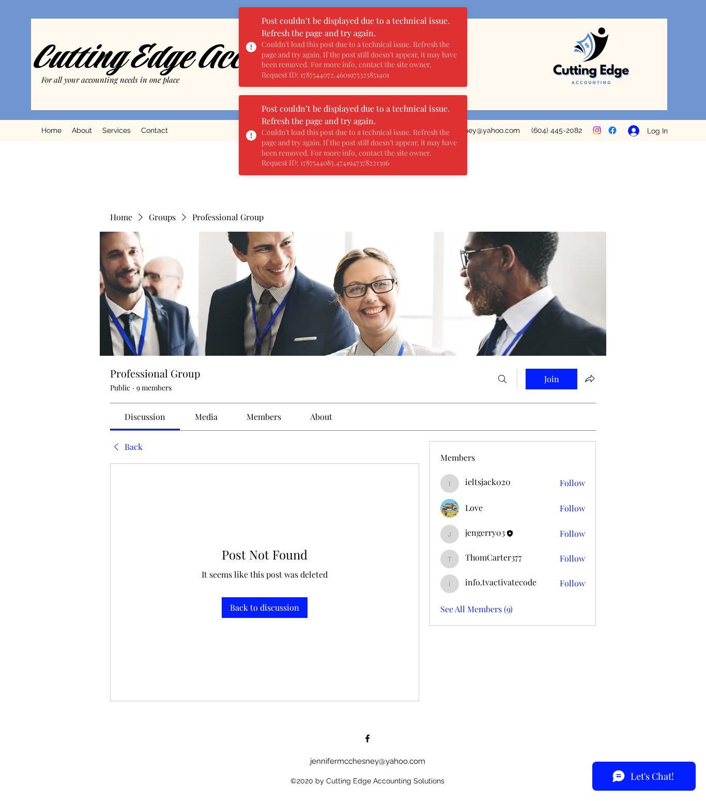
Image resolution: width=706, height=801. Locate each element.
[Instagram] (597, 130)
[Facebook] (612, 130)
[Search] (502, 379)
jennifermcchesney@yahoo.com (367, 761)
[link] (145, 416)
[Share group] (590, 378)
